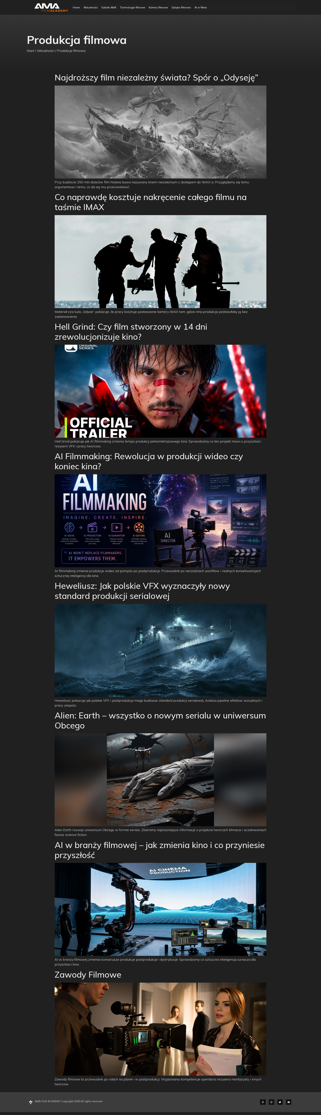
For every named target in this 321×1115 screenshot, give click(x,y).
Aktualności (91, 7)
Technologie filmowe (132, 7)
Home (76, 7)
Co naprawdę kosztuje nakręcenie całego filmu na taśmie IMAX (151, 202)
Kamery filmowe (158, 7)
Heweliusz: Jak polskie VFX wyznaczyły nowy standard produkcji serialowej (142, 590)
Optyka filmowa (181, 7)
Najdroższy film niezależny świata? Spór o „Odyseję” (156, 77)
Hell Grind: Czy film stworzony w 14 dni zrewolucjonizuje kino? (131, 331)
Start (30, 51)
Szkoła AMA (108, 7)
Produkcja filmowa (71, 51)
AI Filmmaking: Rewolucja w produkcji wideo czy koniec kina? (149, 461)
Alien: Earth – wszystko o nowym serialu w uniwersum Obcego (160, 720)
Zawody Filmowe (88, 974)
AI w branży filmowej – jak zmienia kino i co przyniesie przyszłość (160, 850)
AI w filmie (200, 7)
